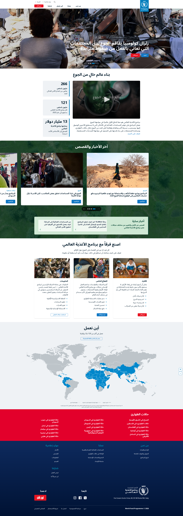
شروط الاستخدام (53, 508)
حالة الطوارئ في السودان (94, 420)
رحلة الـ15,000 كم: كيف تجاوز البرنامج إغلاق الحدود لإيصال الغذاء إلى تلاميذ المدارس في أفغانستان (92, 224)
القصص (55, 453)
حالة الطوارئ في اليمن (95, 427)
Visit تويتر (85, 497)
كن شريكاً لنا (102, 315)
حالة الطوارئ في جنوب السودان (49, 421)
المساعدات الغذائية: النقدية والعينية (93, 450)
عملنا (69, 6)
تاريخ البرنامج (144, 457)
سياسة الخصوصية (75, 508)
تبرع (85, 508)
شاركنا (50, 6)
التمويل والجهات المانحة (141, 453)
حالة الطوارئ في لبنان (50, 425)
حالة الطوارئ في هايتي (49, 436)
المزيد (145, 55)
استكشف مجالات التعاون (59, 315)
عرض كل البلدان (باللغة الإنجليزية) (91, 338)
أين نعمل (60, 6)
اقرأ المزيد (142, 201)
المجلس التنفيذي (39, 508)
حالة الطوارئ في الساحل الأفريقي (139, 435)
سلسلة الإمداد (99, 461)
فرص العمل (54, 472)
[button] (85, 63)
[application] (106, 100)
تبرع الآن (39, 6)
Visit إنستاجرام (74, 497)
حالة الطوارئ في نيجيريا (49, 433)
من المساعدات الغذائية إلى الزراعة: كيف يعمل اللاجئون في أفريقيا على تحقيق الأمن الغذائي (57, 224)
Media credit (2, 66)
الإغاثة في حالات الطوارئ (96, 453)
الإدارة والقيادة (144, 450)
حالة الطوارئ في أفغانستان (138, 427)
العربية (38, 2)
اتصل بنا (63, 508)
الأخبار (56, 450)
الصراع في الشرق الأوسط (139, 420)
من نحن (78, 6)
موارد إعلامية (47, 2)
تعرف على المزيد (133, 134)
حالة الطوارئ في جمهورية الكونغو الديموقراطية (94, 432)
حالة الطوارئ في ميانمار (49, 429)
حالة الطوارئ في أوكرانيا (139, 430)
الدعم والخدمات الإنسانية (96, 457)
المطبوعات (55, 457)
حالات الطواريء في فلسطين (138, 423)
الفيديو (56, 461)
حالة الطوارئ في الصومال (94, 423)
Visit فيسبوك (80, 497)
